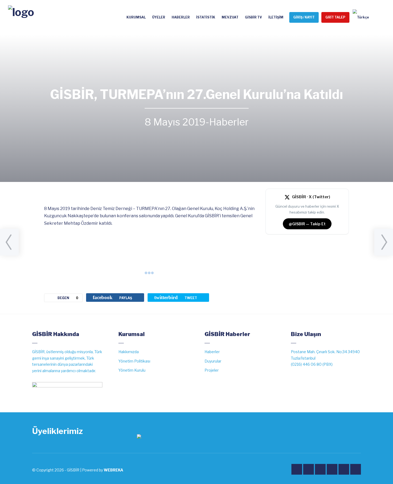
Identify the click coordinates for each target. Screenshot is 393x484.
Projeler (212, 370)
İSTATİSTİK (205, 17)
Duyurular (213, 361)
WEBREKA (113, 470)
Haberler (229, 122)
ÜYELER (158, 17)
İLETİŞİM (275, 17)
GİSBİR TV (253, 17)
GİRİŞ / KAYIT (304, 17)
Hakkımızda (128, 351)
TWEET (175, 297)
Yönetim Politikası (134, 361)
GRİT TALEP (335, 17)
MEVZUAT (230, 17)
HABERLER (181, 17)
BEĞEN (67, 298)
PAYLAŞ (112, 297)
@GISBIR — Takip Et (307, 224)
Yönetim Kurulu (131, 370)
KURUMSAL (136, 17)
